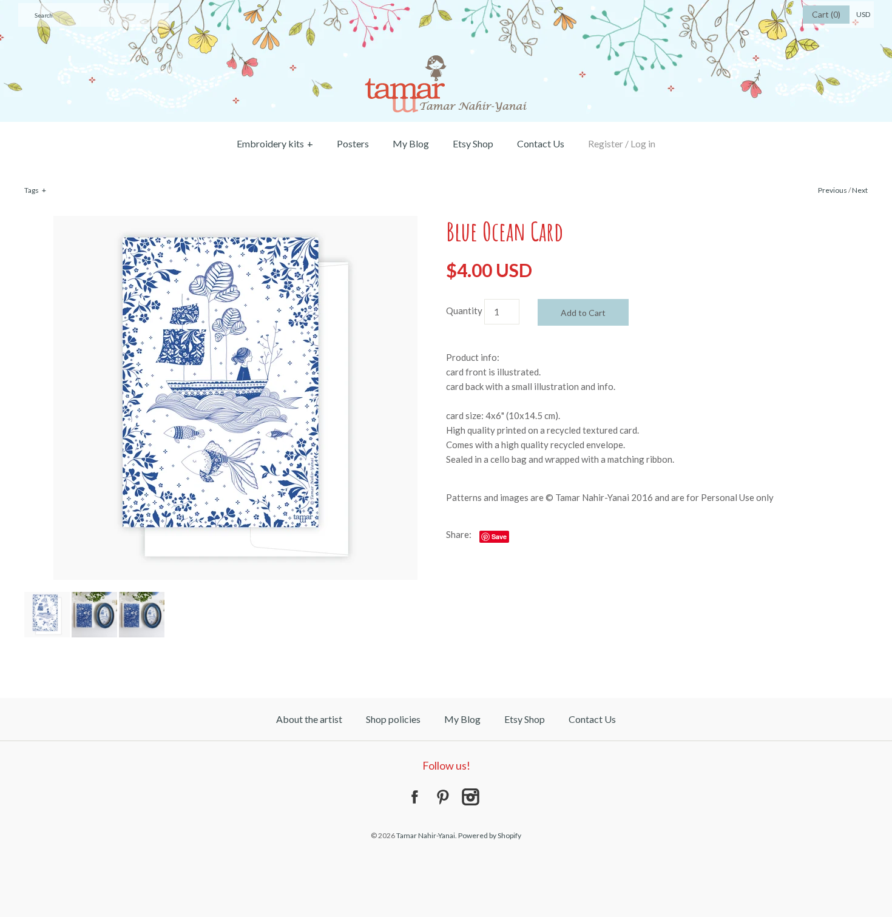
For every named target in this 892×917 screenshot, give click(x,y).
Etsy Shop (473, 143)
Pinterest (442, 797)
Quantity (464, 310)
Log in (642, 143)
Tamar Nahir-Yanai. (426, 835)
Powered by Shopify (489, 835)
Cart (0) (826, 14)
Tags (35, 190)
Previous (832, 190)
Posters (353, 143)
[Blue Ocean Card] (235, 223)
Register (605, 143)
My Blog (411, 143)
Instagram (470, 797)
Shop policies (393, 719)
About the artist (309, 719)
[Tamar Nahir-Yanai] (446, 7)
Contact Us (540, 143)
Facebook (414, 797)
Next (860, 190)
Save (499, 536)
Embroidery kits (275, 143)
